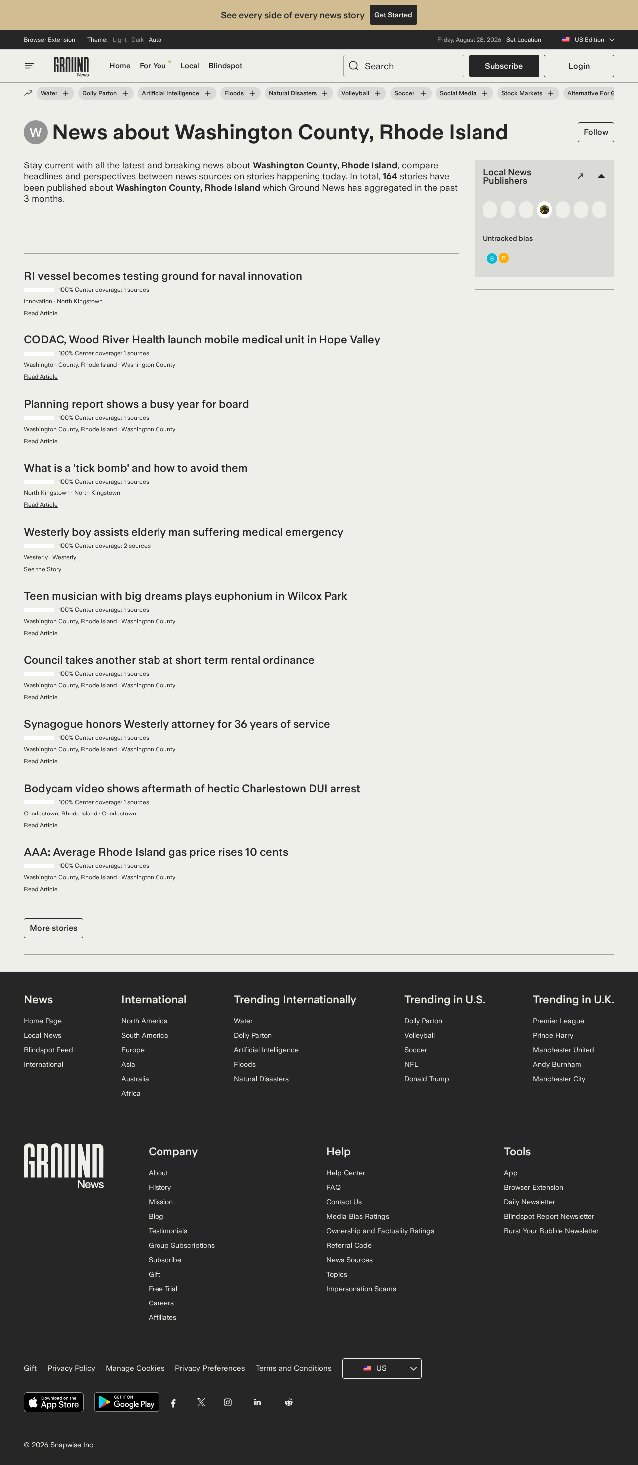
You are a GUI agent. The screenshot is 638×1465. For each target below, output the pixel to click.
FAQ (333, 1187)
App (511, 1173)
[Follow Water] (65, 93)
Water (49, 93)
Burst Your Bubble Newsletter (551, 1231)
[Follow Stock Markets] (550, 93)
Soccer (404, 93)
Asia (128, 1064)
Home (120, 65)
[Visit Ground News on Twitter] (201, 1402)
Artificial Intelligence (170, 93)
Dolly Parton (99, 93)
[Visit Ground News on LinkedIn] (257, 1402)
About (158, 1173)
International (43, 1064)
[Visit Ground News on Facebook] (173, 1402)
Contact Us (344, 1202)
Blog (156, 1216)
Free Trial (163, 1289)
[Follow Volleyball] (377, 93)
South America (144, 1035)
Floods (234, 93)
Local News (42, 1035)
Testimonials (168, 1231)
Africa (131, 1093)
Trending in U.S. (444, 999)
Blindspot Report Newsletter (549, 1216)
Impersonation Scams (361, 1289)
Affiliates (162, 1317)
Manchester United (563, 1050)
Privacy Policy (71, 1368)
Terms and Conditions (294, 1368)
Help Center (345, 1173)
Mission (161, 1202)
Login (579, 66)
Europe (133, 1050)
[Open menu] (30, 66)
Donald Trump (426, 1079)
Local (189, 65)
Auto (155, 39)
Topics (336, 1274)
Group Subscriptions (182, 1245)
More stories (53, 928)
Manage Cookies (135, 1368)
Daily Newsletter (529, 1202)
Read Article (41, 313)
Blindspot (225, 65)
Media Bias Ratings (357, 1216)
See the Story (42, 569)
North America (144, 1021)
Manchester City (559, 1079)
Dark (137, 39)
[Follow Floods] (252, 93)
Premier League (558, 1021)
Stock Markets (521, 93)
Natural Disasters (293, 93)
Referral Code (349, 1245)
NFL (411, 1064)
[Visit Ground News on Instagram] (227, 1402)
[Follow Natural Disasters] (324, 93)
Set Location (523, 39)
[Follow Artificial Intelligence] (207, 93)
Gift (154, 1274)
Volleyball (355, 93)
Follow (596, 132)
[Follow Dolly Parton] (125, 93)
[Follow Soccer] (422, 93)
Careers (161, 1303)
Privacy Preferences (210, 1368)
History (160, 1187)
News (38, 999)
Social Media (458, 93)
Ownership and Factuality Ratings (380, 1231)
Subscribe (504, 66)
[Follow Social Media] (484, 93)
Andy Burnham (557, 1064)
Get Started (393, 15)
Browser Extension (49, 39)
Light (120, 39)
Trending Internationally (295, 999)
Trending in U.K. (573, 999)
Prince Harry (553, 1035)
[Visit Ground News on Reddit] (289, 1402)
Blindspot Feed (48, 1050)
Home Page (43, 1021)
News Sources (349, 1260)
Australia (135, 1079)
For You (153, 65)
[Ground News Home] (71, 67)
